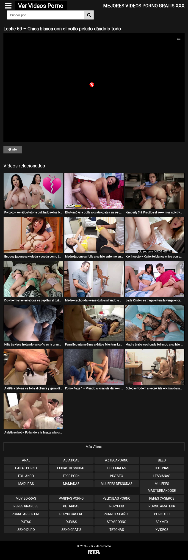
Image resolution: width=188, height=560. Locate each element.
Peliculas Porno (116, 498)
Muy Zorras (26, 498)
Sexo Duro (26, 530)
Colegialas (116, 468)
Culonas (162, 468)
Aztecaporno (116, 460)
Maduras (26, 484)
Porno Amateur (162, 506)
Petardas (71, 506)
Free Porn (71, 476)
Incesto (116, 476)
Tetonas (116, 530)
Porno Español (116, 514)
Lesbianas (161, 476)
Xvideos (162, 530)
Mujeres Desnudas (117, 484)
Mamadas (71, 484)
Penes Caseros (161, 498)
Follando (26, 476)
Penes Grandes (26, 506)
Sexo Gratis (71, 530)
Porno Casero (71, 514)
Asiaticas (71, 460)
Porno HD (162, 514)
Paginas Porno (71, 498)
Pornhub (116, 506)
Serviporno (116, 522)
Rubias (71, 522)
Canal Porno (26, 468)
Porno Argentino (26, 514)
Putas (26, 522)
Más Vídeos (94, 447)
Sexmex (162, 522)
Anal (26, 460)
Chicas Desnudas (71, 468)
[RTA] (94, 553)
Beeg (162, 460)
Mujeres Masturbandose (162, 487)
